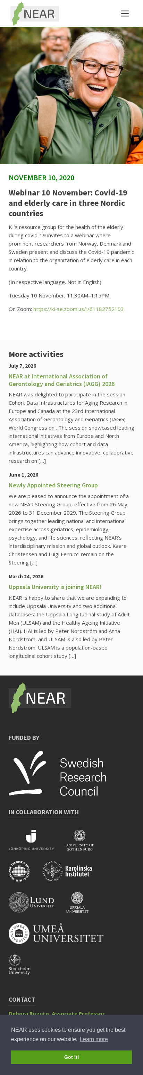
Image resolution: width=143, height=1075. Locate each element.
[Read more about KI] (72, 875)
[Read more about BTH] (25, 875)
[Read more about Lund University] (37, 906)
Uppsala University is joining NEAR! (55, 587)
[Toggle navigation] (125, 13)
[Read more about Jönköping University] (37, 844)
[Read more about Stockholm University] (25, 969)
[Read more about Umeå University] (61, 938)
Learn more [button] (94, 1039)
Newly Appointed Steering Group (53, 485)
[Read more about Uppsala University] (82, 906)
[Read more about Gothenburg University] (85, 844)
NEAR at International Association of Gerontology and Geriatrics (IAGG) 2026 (62, 380)
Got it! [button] (71, 1057)
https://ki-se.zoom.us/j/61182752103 (78, 308)
